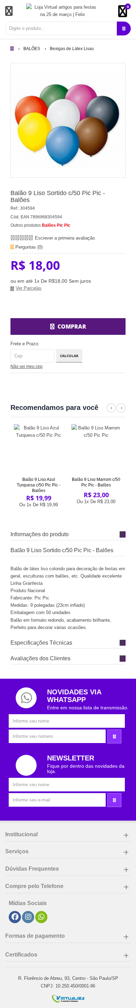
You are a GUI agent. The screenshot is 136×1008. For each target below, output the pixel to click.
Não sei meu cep (26, 366)
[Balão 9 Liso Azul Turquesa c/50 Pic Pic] (38, 449)
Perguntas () (28, 247)
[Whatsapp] (41, 917)
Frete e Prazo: (24, 343)
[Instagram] (28, 917)
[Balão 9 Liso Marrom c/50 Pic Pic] (96, 449)
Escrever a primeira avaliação (65, 238)
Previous (111, 411)
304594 (27, 208)
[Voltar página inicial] (12, 48)
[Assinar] (114, 736)
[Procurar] (124, 28)
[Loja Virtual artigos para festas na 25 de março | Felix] (62, 10)
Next (121, 411)
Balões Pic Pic (56, 225)
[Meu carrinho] (126, 14)
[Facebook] (15, 917)
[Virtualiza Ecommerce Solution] (68, 998)
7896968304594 (46, 217)
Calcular (69, 355)
